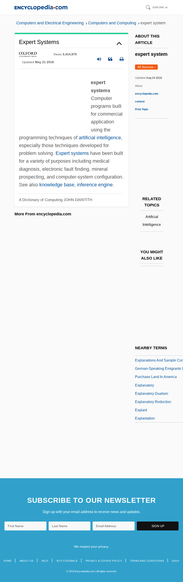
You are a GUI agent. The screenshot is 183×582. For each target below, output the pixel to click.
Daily (175, 560)
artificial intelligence (100, 137)
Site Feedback (67, 560)
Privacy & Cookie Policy (104, 560)
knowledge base (56, 184)
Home (8, 560)
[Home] (41, 7)
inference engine (95, 184)
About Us (26, 560)
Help (45, 560)
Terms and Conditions (147, 560)
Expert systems (72, 153)
